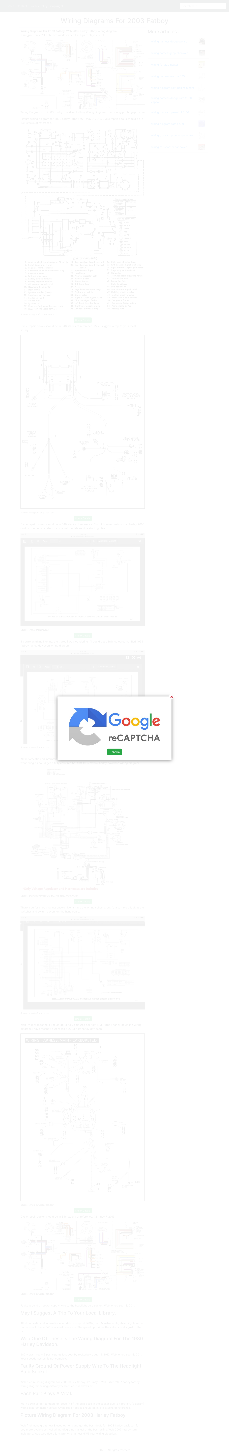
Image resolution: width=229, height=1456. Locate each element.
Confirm (114, 751)
